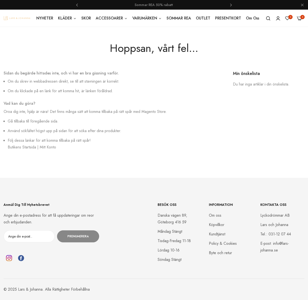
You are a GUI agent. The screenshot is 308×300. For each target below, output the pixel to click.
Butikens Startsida (22, 147)
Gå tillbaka (16, 121)
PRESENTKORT (228, 18)
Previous (77, 4)
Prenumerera (78, 236)
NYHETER (44, 18)
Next (231, 4)
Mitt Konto (48, 147)
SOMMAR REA (179, 18)
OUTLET (203, 18)
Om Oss (252, 18)
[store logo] (17, 18)
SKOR (86, 18)
